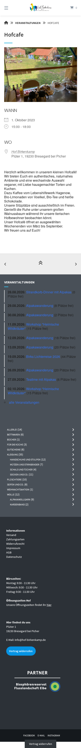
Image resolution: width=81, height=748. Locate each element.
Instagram (54, 735)
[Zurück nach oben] (40, 264)
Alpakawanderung (39, 305)
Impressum (13, 548)
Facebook (29, 735)
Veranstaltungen (27, 23)
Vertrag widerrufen (21, 651)
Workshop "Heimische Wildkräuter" (33, 326)
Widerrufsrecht (15, 544)
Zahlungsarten (15, 539)
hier (49, 605)
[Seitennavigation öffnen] (11, 8)
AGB (8, 552)
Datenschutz (14, 557)
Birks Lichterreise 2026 (43, 356)
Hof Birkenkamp (23, 151)
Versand (11, 535)
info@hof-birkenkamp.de (30, 640)
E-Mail (41, 735)
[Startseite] (40, 8)
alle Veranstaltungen (24, 402)
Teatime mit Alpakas (41, 379)
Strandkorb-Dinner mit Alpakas (48, 292)
